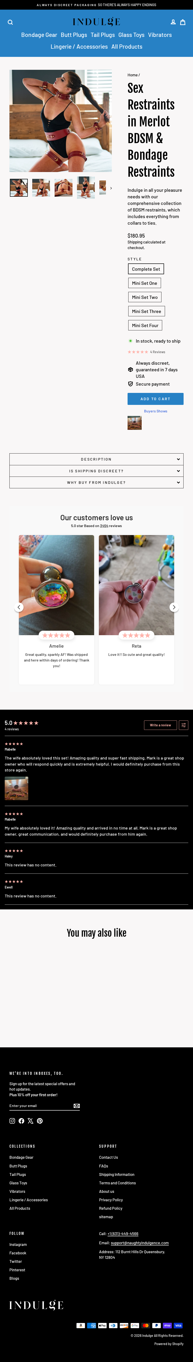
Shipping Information (116, 1174)
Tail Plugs (103, 34)
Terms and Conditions (117, 1182)
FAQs (103, 1165)
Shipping (135, 241)
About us (106, 1191)
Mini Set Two (145, 297)
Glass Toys (131, 34)
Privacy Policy (111, 1199)
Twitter (15, 1261)
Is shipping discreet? (96, 471)
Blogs (14, 1278)
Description (96, 459)
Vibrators (160, 34)
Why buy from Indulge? (96, 482)
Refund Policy (110, 1208)
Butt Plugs (74, 34)
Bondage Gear (39, 34)
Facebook (17, 1252)
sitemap (106, 1216)
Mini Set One (144, 283)
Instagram (18, 1244)
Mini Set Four (145, 325)
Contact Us (108, 1157)
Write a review (160, 725)
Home (133, 74)
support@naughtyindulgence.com (140, 1242)
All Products (126, 46)
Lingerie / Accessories (79, 46)
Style (135, 259)
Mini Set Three (146, 311)
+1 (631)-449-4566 (123, 1233)
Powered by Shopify (169, 1344)
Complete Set (146, 269)
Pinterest (17, 1269)
